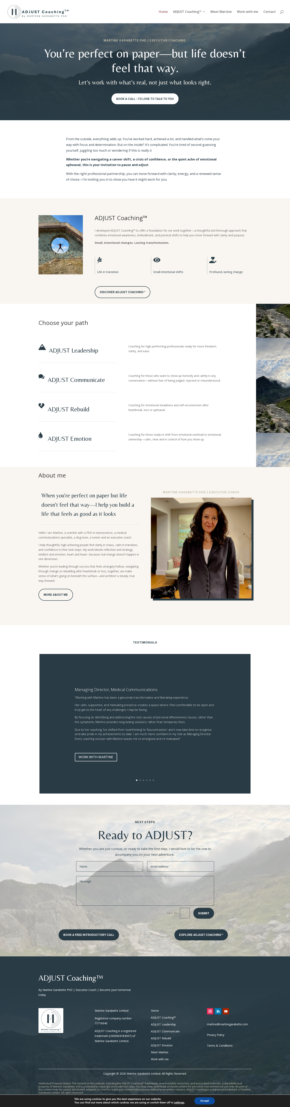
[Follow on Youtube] (226, 1011)
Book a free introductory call (88, 934)
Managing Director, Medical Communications (116, 689)
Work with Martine (96, 757)
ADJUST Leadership (73, 350)
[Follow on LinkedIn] (218, 1011)
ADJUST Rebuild (68, 409)
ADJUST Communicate (76, 379)
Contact (269, 12)
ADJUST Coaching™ (187, 12)
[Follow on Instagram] (210, 1011)
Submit (203, 913)
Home (163, 12)
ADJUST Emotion (70, 438)
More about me (56, 594)
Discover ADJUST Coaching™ (122, 292)
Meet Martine (221, 12)
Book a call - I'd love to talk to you (145, 98)
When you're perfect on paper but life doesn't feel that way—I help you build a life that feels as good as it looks (87, 504)
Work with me (247, 12)
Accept (204, 1101)
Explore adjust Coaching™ (201, 934)
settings (179, 1102)
